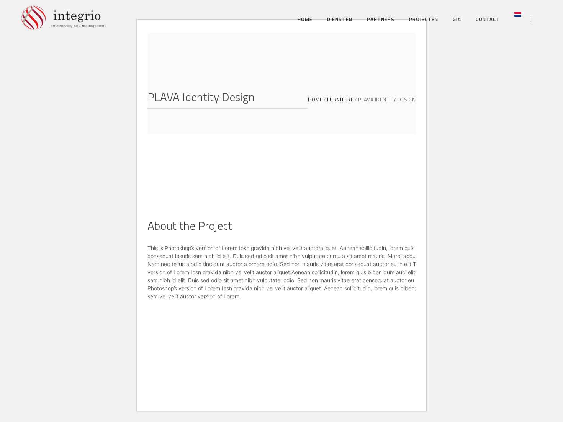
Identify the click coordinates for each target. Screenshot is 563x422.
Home (315, 99)
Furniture (340, 99)
